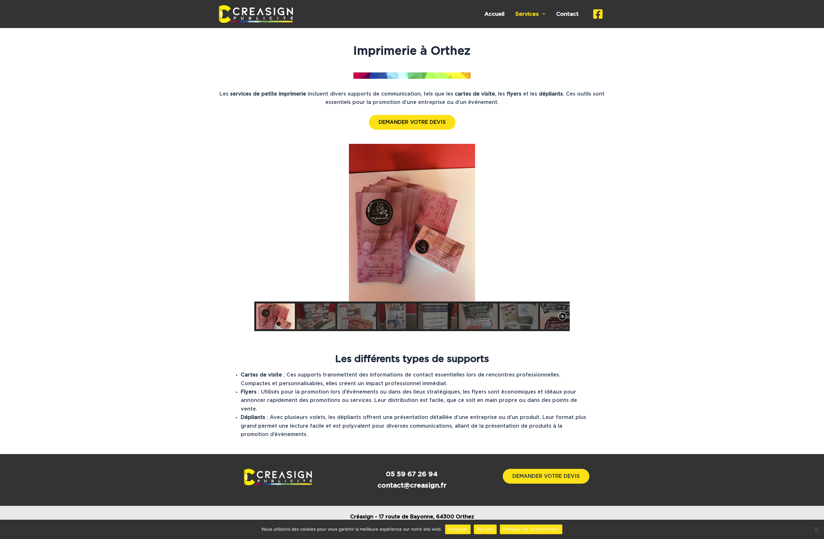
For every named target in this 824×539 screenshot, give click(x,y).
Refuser (485, 529)
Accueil (494, 14)
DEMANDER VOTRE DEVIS (412, 122)
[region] (412, 237)
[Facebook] (598, 14)
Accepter (457, 529)
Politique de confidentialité (531, 529)
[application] (542, 14)
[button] (264, 223)
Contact (567, 14)
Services (527, 14)
